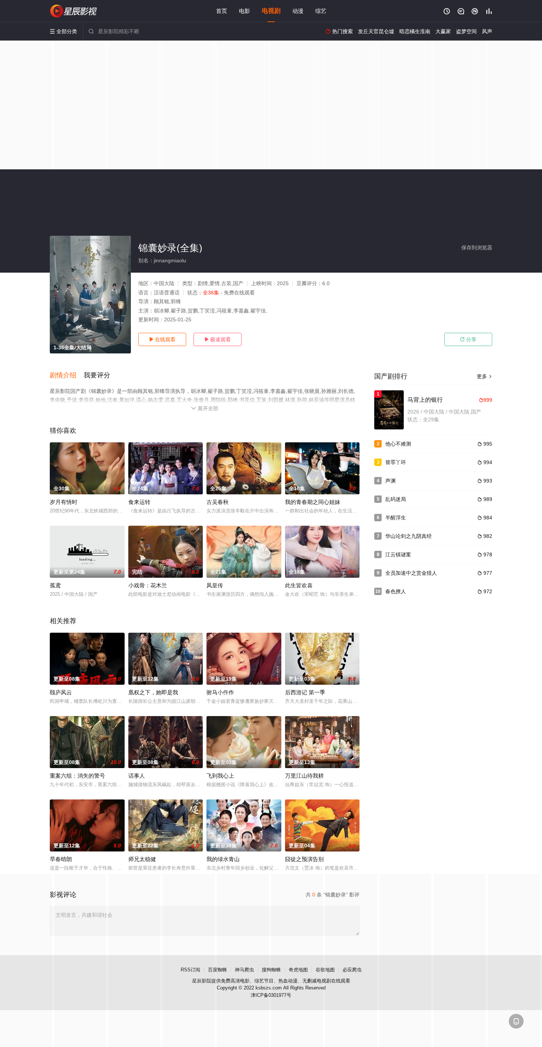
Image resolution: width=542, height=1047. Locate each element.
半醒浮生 (395, 518)
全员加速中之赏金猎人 (411, 573)
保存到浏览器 (476, 247)
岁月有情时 (63, 502)
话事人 (136, 776)
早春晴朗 (61, 859)
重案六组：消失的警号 (77, 776)
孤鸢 (55, 585)
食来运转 (139, 502)
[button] (67, 375)
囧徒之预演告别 (304, 859)
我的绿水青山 (223, 859)
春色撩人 (395, 591)
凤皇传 (214, 585)
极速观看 (217, 339)
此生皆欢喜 (299, 585)
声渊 (390, 481)
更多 (484, 376)
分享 (468, 339)
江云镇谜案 (398, 554)
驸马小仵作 (220, 692)
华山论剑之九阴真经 (408, 536)
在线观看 (162, 339)
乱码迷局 (395, 499)
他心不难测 (398, 444)
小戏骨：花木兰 (147, 585)
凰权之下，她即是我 (153, 692)
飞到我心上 (220, 776)
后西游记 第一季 (305, 692)
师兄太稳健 (142, 859)
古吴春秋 (217, 502)
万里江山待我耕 (304, 776)
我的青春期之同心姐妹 (312, 502)
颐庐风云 (61, 692)
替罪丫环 (395, 462)
